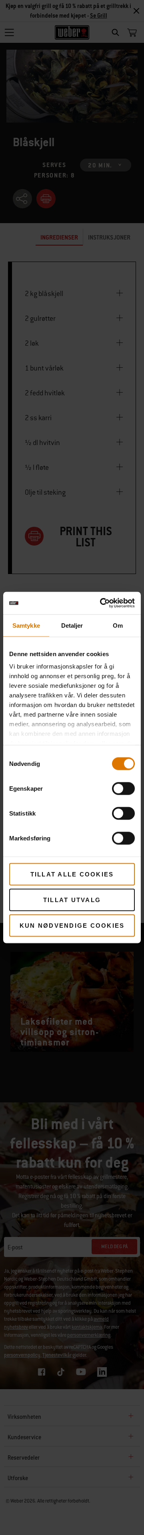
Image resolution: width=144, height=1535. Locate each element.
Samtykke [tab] (26, 625)
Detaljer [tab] (72, 625)
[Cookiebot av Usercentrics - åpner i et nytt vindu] (101, 603)
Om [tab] (118, 625)
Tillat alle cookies (72, 873)
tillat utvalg (72, 899)
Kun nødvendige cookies (72, 925)
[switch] (123, 788)
